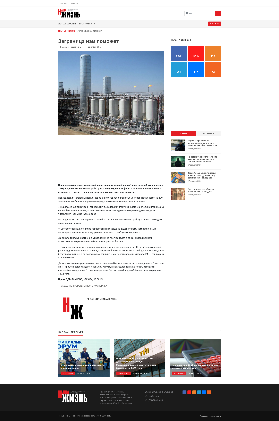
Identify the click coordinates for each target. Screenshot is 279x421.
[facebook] (203, 3)
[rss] (219, 3)
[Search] (218, 13)
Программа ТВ (87, 24)
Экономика (69, 31)
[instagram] (206, 3)
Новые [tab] (183, 133)
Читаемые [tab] (208, 133)
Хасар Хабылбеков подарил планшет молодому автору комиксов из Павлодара (202, 175)
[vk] (216, 3)
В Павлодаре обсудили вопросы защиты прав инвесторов (83, 367)
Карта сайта (215, 416)
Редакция (204, 416)
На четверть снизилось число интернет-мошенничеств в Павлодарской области (202, 159)
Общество (66, 286)
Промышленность (83, 286)
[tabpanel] (196, 170)
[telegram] (213, 3)
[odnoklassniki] (209, 3)
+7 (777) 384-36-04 (154, 400)
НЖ (60, 31)
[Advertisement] (111, 161)
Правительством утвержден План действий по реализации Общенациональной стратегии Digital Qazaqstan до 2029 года (136, 363)
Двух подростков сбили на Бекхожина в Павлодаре (201, 190)
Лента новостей (67, 24)
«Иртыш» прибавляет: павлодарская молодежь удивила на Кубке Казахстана (202, 143)
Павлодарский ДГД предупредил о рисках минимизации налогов (195, 367)
